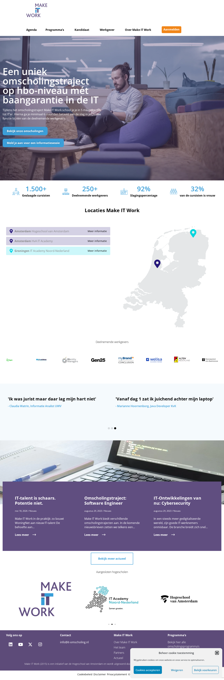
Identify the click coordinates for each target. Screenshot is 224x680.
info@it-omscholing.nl (74, 642)
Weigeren (177, 670)
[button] (217, 653)
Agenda (31, 30)
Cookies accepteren (148, 670)
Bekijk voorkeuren (205, 670)
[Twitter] (30, 644)
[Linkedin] (10, 644)
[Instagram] (40, 644)
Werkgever (107, 30)
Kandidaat (82, 30)
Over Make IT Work (138, 30)
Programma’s (55, 30)
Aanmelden (171, 29)
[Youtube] (20, 644)
